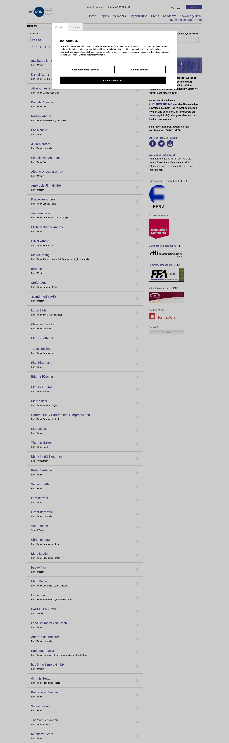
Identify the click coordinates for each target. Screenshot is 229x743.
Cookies (60, 27)
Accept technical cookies (85, 69)
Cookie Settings (140, 69)
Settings (75, 27)
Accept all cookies (113, 80)
